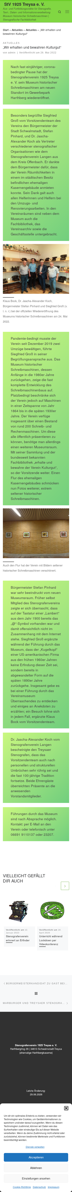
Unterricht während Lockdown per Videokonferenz (50, 940)
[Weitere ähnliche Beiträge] (65, 886)
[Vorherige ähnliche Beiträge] (56, 886)
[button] (66, 1108)
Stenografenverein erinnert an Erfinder (18, 938)
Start (6, 30)
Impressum (53, 1187)
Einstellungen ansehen (36, 1178)
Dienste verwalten (35, 1146)
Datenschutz (39, 1187)
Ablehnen (36, 1168)
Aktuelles (17, 30)
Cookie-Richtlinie (22, 1187)
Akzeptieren (36, 1157)
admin (12, 52)
